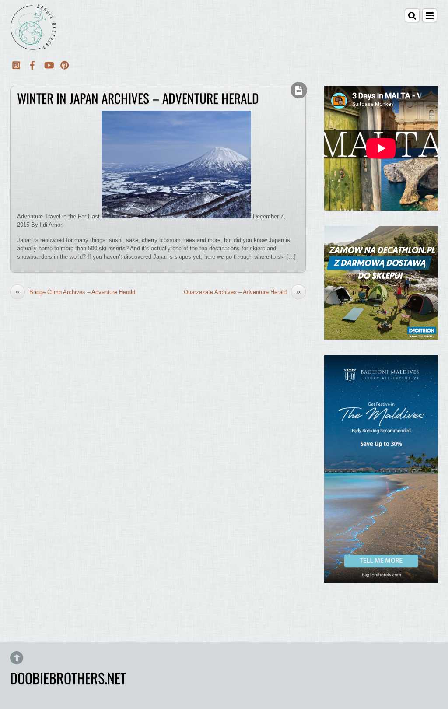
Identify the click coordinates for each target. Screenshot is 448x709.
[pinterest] (65, 63)
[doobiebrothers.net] (33, 44)
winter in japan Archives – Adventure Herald (138, 98)
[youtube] (48, 63)
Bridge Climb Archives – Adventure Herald (75, 292)
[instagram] (16, 63)
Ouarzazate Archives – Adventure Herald (242, 292)
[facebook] (32, 63)
